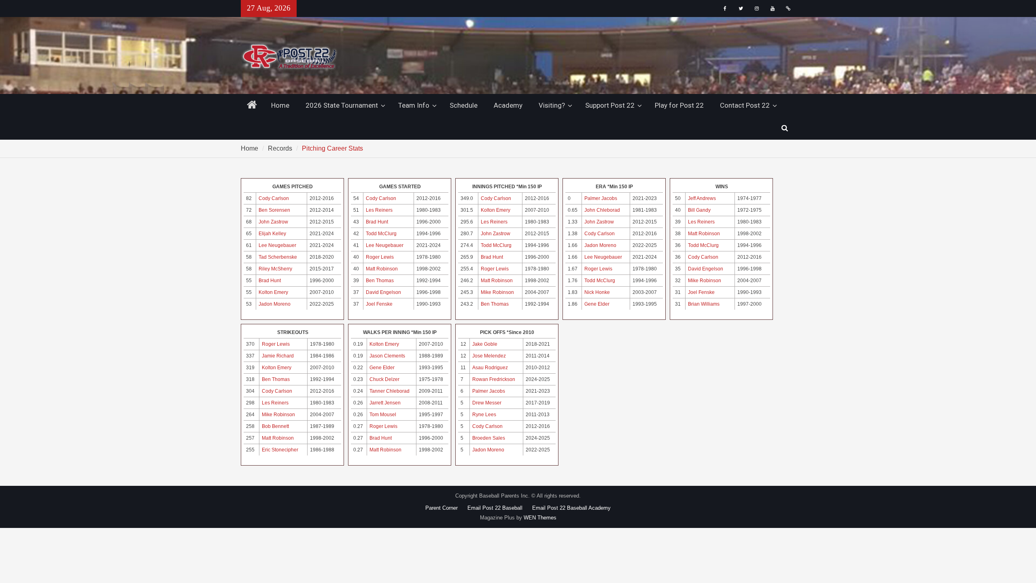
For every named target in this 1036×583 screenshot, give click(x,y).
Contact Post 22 (745, 105)
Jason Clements (387, 356)
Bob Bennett (275, 426)
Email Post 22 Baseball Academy (571, 508)
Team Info (413, 105)
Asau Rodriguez (490, 367)
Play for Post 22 (679, 105)
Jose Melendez (489, 356)
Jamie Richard (278, 356)
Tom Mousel (382, 414)
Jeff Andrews (702, 198)
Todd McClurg (381, 233)
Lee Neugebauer (277, 245)
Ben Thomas (380, 280)
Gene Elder (596, 304)
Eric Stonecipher (280, 450)
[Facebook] (725, 8)
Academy (508, 105)
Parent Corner (441, 508)
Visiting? (552, 105)
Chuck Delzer (384, 379)
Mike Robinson (497, 292)
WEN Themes (540, 518)
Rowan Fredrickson (493, 379)
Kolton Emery (273, 292)
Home (280, 105)
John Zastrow (273, 222)
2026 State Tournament (342, 105)
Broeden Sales (488, 438)
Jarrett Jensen (385, 403)
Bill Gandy (699, 210)
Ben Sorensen (274, 210)
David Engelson (383, 292)
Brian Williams (704, 304)
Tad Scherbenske (278, 257)
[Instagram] (756, 8)
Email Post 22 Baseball (494, 508)
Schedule (464, 105)
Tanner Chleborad (389, 391)
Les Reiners (379, 210)
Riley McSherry (275, 269)
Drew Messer (486, 403)
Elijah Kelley (272, 233)
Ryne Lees (484, 414)
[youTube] (772, 8)
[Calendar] (788, 8)
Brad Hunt (270, 280)
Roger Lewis (380, 257)
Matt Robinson (382, 269)
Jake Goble (484, 344)
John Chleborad (602, 210)
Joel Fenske (379, 304)
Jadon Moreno (275, 304)
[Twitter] (741, 8)
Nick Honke (597, 292)
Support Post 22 (610, 105)
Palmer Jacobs (600, 198)
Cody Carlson (274, 198)
